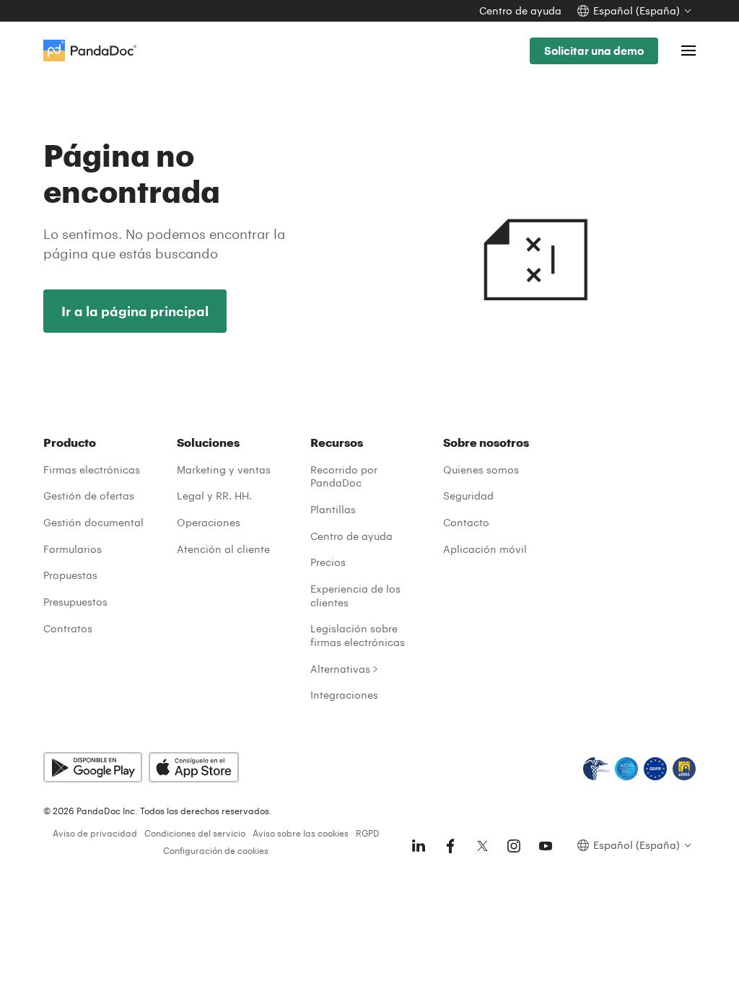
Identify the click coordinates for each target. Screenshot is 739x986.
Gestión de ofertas (88, 495)
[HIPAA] (596, 768)
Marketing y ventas (224, 469)
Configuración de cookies (215, 850)
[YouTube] (545, 846)
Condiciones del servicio (194, 833)
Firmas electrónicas (91, 469)
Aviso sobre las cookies (301, 833)
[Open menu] (688, 50)
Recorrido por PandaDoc (343, 476)
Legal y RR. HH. (214, 495)
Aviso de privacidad (95, 833)
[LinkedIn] (418, 846)
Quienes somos (481, 469)
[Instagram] (513, 846)
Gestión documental (93, 522)
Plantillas (333, 509)
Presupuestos (75, 601)
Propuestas (70, 575)
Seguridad (468, 495)
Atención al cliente (223, 549)
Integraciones (344, 695)
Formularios (72, 549)
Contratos (67, 628)
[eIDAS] (684, 768)
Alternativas (340, 669)
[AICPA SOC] (626, 768)
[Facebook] (450, 846)
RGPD (368, 833)
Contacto (466, 522)
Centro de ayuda (520, 10)
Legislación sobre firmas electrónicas (357, 635)
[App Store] (194, 767)
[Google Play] (92, 767)
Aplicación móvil (485, 549)
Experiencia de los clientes (355, 595)
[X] (482, 846)
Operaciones (208, 522)
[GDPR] (655, 768)
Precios (328, 562)
